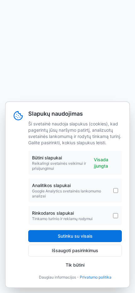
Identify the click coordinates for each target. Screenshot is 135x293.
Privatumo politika (95, 277)
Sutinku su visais (75, 236)
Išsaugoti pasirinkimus (75, 250)
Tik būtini (75, 265)
